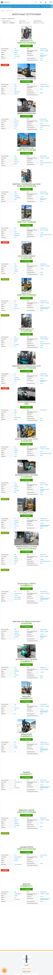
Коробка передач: (37, 20)
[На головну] (24, 958)
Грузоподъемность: (6, 20)
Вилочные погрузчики (6, 6)
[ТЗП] (29, 958)
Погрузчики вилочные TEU (19, 6)
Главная (2, 10)
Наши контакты (26, 971)
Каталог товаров (9, 10)
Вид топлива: (22, 20)
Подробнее (27, 46)
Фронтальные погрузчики (33, 6)
